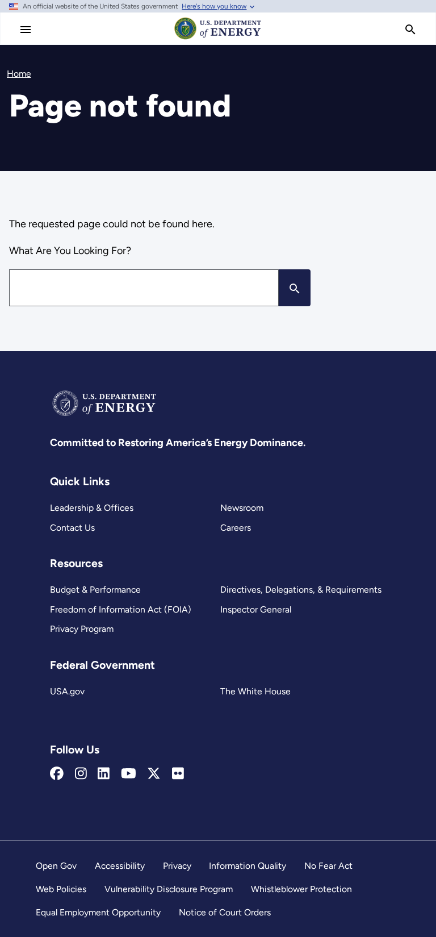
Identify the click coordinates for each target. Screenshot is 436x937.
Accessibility (120, 865)
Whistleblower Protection (301, 889)
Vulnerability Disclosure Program (168, 889)
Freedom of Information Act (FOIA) (120, 609)
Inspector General (255, 609)
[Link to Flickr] (178, 774)
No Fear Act (328, 865)
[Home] (218, 38)
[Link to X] (154, 774)
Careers (235, 527)
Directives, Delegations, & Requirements (301, 589)
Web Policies (61, 889)
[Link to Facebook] (57, 774)
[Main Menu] (25, 29)
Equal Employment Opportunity (98, 912)
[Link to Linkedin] (104, 774)
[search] (410, 29)
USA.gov (67, 691)
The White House (255, 691)
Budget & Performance (95, 589)
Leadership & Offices (91, 507)
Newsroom (241, 507)
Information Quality (247, 865)
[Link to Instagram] (81, 774)
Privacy (177, 865)
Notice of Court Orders (225, 912)
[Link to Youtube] (128, 774)
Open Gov (56, 865)
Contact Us (72, 527)
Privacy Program (82, 628)
